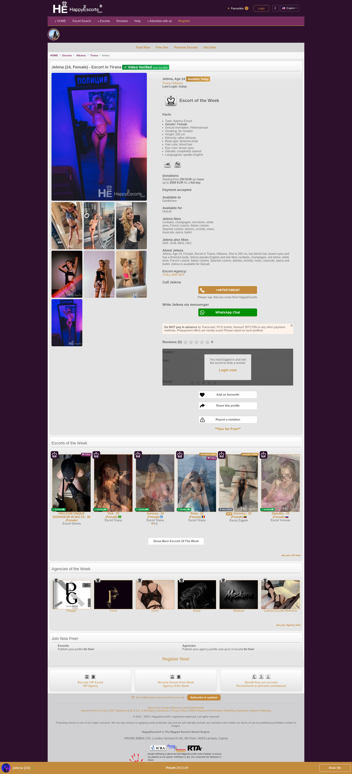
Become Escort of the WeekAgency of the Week (176, 684)
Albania (81, 55)
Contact (165, 707)
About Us (153, 707)
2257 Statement (118, 710)
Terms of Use (99, 710)
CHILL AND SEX (173, 274)
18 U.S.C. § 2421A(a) (142, 710)
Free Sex (162, 47)
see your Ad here (290, 555)
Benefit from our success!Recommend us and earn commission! (261, 684)
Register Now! (176, 658)
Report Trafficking (260, 710)
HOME (60, 21)
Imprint (85, 710)
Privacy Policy (179, 710)
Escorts (104, 21)
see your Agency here (288, 625)
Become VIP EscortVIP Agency (90, 684)
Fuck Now (143, 47)
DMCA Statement (199, 710)
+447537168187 (228, 290)
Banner (176, 707)
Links (186, 707)
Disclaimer (163, 710)
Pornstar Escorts (186, 47)
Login (261, 8)
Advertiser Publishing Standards (229, 710)
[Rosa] (53, 34)
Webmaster (197, 707)
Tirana (94, 55)
